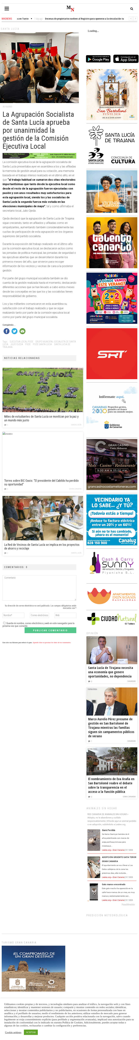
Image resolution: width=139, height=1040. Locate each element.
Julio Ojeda (17, 344)
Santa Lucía (10, 29)
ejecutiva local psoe (21, 341)
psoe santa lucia (42, 344)
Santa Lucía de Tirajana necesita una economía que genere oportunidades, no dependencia (110, 671)
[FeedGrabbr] (111, 905)
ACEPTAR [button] (31, 1032)
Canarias (131, 681)
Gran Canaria (75, 489)
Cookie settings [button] (13, 1032)
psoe (28, 344)
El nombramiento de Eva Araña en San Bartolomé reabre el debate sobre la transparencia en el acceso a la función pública (111, 785)
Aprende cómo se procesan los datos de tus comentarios (52, 642)
